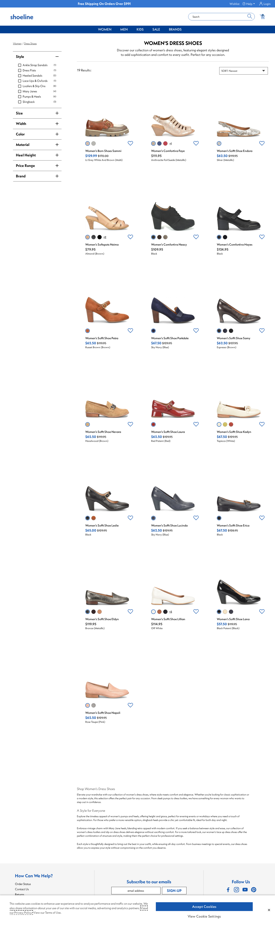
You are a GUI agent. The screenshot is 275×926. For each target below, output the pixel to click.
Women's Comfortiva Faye (168, 151)
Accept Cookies (204, 906)
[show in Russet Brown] (88, 331)
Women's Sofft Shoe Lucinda (169, 525)
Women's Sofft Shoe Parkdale (170, 338)
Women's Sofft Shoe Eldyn (102, 619)
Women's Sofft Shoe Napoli (102, 713)
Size (19, 113)
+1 (170, 143)
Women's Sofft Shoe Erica (233, 525)
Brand (21, 176)
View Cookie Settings (204, 916)
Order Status (23, 884)
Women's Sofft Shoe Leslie (102, 525)
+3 (170, 611)
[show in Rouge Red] (231, 424)
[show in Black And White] (94, 143)
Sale (156, 29)
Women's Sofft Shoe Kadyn (234, 432)
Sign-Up (174, 890)
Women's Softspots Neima (102, 244)
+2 (104, 237)
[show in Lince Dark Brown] (159, 237)
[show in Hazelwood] (88, 424)
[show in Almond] (88, 237)
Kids (140, 29)
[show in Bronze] (88, 612)
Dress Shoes (30, 43)
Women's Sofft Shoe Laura (168, 432)
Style (20, 56)
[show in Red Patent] (153, 424)
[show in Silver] (219, 143)
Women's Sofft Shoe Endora (234, 151)
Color (20, 134)
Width (21, 123)
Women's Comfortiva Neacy (169, 244)
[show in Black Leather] (94, 237)
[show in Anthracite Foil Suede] (153, 143)
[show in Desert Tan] (100, 612)
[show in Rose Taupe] (88, 705)
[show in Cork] (94, 518)
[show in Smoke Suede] (94, 705)
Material (22, 144)
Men (124, 29)
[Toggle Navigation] (114, 29)
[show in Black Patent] (100, 237)
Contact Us (22, 889)
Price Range (25, 165)
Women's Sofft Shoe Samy (233, 338)
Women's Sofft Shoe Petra (101, 338)
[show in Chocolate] (94, 612)
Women (104, 29)
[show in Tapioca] (219, 424)
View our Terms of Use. (47, 912)
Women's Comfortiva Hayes (234, 244)
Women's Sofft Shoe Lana (233, 619)
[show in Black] (153, 237)
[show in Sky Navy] (153, 331)
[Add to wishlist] (130, 143)
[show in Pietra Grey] (165, 237)
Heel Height (26, 155)
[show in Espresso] (219, 331)
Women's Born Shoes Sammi (103, 151)
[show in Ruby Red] (165, 143)
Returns (19, 894)
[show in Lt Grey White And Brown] (88, 143)
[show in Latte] (225, 612)
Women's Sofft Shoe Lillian (168, 619)
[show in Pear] (225, 424)
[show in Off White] (153, 612)
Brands (175, 29)
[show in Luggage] (159, 612)
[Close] (269, 910)
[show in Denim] (159, 143)
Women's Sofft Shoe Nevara (103, 432)
